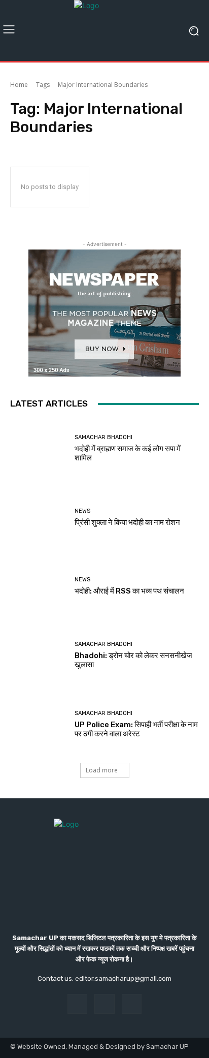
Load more (102, 770)
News (82, 511)
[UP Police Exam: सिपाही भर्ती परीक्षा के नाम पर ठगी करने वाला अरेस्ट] (38, 724)
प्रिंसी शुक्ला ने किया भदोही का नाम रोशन (127, 522)
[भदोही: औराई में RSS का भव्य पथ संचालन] (38, 586)
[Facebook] (77, 1004)
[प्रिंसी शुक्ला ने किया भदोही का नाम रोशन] (38, 517)
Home (19, 84)
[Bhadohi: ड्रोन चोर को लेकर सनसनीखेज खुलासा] (38, 655)
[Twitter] (132, 1004)
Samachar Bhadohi (103, 437)
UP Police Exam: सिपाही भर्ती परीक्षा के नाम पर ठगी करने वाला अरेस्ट (136, 729)
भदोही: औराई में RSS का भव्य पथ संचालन (129, 591)
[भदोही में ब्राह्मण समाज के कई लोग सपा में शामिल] (38, 448)
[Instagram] (104, 1004)
